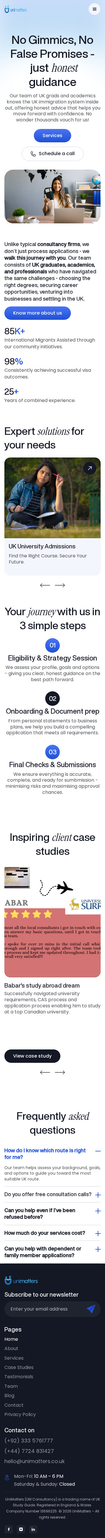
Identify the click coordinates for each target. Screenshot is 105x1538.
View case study (32, 1056)
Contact (14, 1405)
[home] (19, 9)
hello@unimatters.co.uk (34, 1461)
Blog (9, 1395)
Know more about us (37, 313)
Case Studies (19, 1367)
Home (11, 1339)
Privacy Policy (20, 1414)
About (11, 1348)
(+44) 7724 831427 (29, 1451)
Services (52, 135)
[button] (94, 9)
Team (11, 1386)
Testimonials (18, 1377)
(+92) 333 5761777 (28, 1440)
